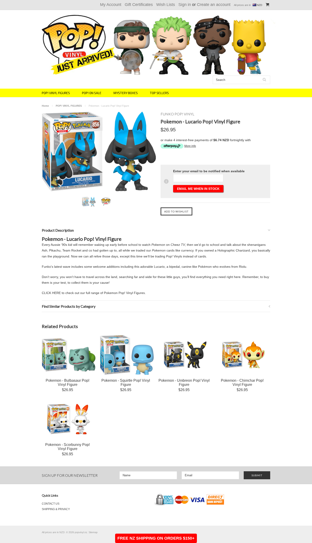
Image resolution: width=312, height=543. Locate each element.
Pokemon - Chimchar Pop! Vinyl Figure (242, 383)
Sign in (184, 4)
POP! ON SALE (91, 93)
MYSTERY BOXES (126, 93)
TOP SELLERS (159, 93)
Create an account (213, 4)
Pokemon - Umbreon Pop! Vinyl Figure (184, 383)
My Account (110, 4)
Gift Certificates (139, 4)
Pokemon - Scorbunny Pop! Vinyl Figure (67, 447)
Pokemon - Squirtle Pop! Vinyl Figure (125, 383)
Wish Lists (165, 4)
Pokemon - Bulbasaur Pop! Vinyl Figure (67, 383)
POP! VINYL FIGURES (56, 93)
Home (45, 105)
